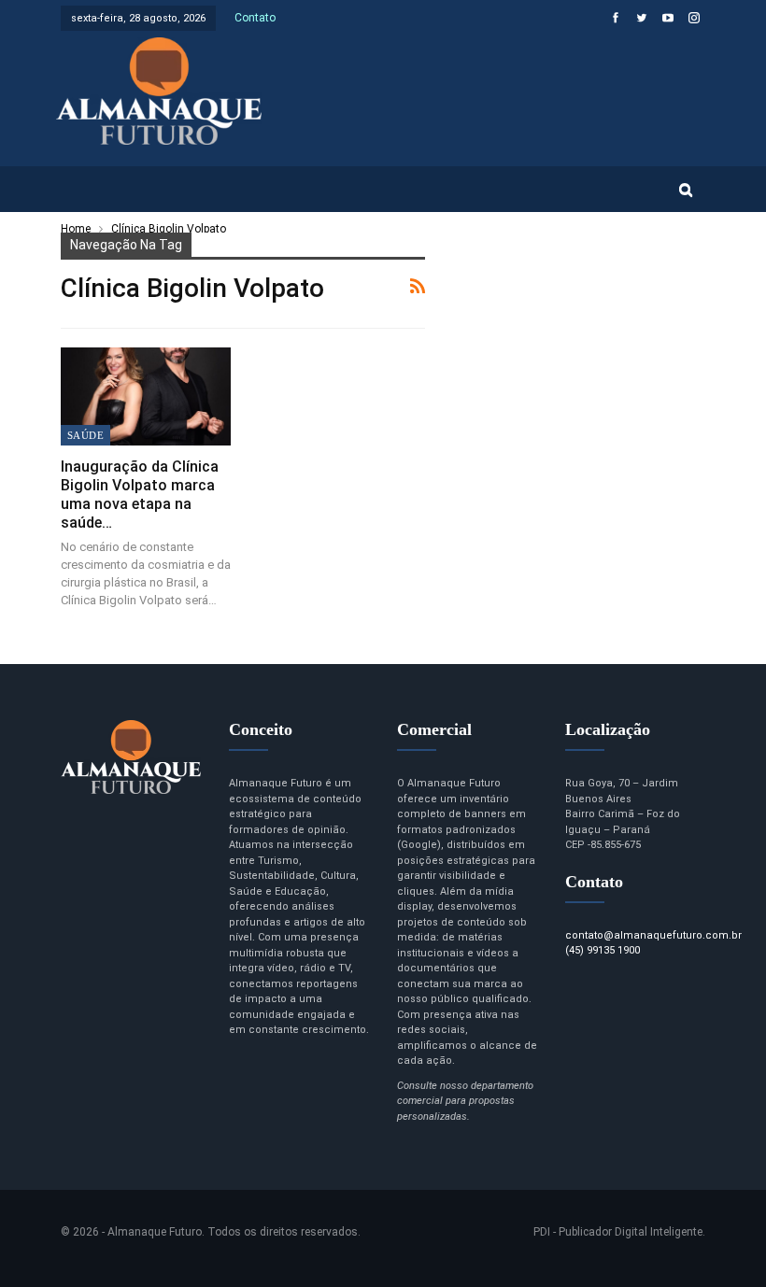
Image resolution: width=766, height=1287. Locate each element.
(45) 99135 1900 (602, 950)
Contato (255, 17)
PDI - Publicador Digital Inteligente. (619, 1231)
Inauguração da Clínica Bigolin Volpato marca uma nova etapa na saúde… (140, 494)
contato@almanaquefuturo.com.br (653, 935)
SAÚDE (85, 435)
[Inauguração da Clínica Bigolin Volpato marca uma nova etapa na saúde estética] (146, 396)
